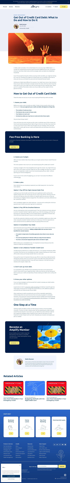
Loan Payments (31, 451)
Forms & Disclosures (32, 449)
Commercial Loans (8, 455)
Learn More (13, 147)
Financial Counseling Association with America (35, 298)
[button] (55, 7)
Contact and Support (20, 453)
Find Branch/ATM (31, 455)
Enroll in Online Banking (44, 449)
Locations (49, 6)
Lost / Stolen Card (43, 447)
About (17, 446)
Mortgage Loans (7, 449)
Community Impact (20, 451)
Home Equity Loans (8, 451)
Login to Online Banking (44, 451)
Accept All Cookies (11, 476)
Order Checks (42, 455)
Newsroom (18, 455)
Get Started (13, 343)
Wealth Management (8, 457)
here (19, 177)
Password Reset (42, 453)
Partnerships (18, 457)
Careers (17, 449)
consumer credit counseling (32, 287)
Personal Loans (7, 453)
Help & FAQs (42, 446)
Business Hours (31, 457)
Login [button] (64, 6)
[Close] (20, 465)
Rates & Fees (30, 446)
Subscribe (62, 466)
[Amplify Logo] (35, 6)
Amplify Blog (30, 447)
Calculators (30, 453)
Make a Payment (43, 457)
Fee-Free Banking (7, 446)
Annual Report (19, 447)
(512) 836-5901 (49, 2)
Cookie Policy (23, 478)
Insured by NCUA (63, 477)
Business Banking (7, 447)
